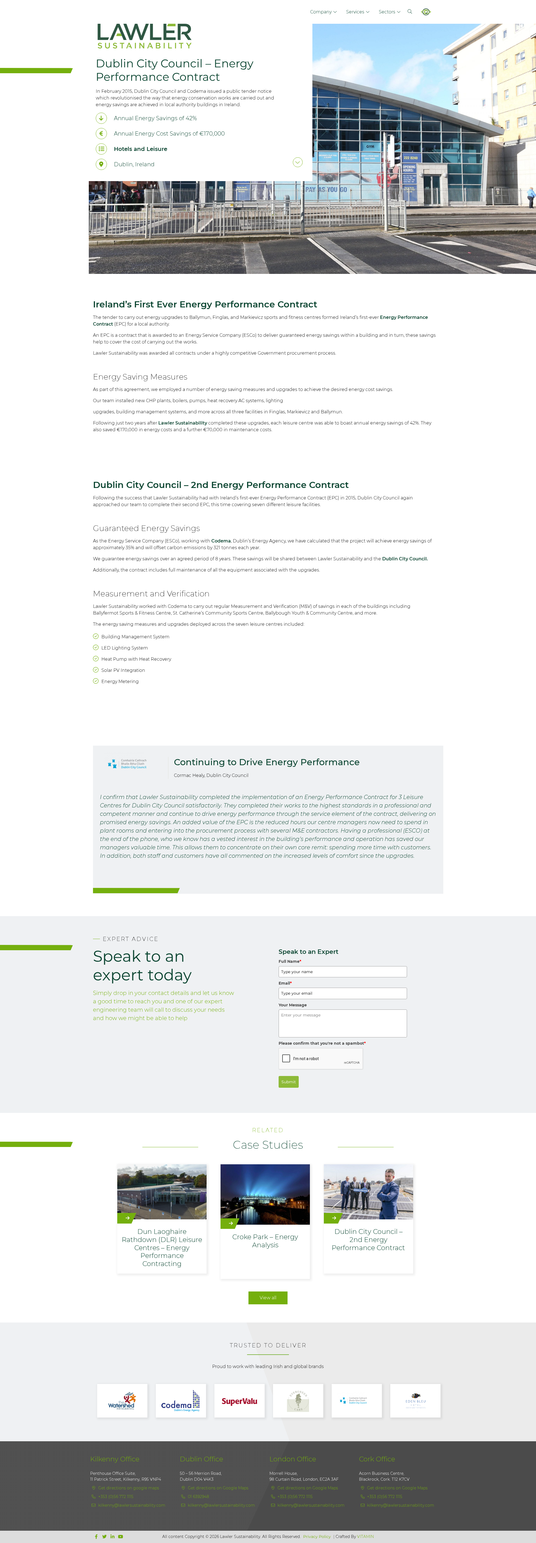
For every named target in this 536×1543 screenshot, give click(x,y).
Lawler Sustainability (182, 423)
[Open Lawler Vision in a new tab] (429, 12)
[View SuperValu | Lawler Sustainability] (184, 1401)
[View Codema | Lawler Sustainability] (125, 1401)
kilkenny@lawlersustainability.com (131, 1505)
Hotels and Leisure (140, 149)
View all (268, 1297)
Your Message (293, 1005)
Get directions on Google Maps (217, 1487)
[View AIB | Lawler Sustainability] (419, 1401)
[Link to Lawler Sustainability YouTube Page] (120, 1536)
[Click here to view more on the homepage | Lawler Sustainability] (298, 162)
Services (355, 12)
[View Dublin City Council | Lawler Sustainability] (301, 1401)
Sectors (387, 12)
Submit (288, 1081)
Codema (221, 541)
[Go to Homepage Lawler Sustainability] (190, 39)
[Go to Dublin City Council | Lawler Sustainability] (132, 764)
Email (285, 983)
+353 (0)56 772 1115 (115, 1496)
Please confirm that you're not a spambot (322, 1043)
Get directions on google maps (128, 1487)
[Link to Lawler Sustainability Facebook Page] (97, 1536)
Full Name (290, 961)
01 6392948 (198, 1496)
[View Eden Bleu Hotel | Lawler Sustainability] (360, 1401)
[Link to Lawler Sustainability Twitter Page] (105, 1536)
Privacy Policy (317, 1536)
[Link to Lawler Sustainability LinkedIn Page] (113, 1536)
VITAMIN (365, 1536)
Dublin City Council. (405, 558)
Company (321, 12)
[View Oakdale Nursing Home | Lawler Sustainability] (243, 1401)
